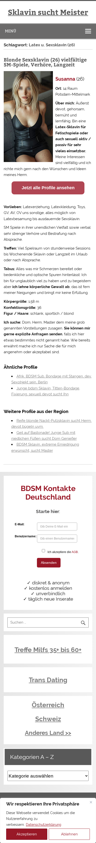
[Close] (91, 802)
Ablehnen (69, 834)
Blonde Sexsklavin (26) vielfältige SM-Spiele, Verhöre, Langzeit (45, 62)
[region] (48, 820)
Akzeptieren (26, 834)
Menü (10, 31)
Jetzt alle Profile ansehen (48, 187)
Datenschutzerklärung (43, 825)
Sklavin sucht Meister (48, 12)
